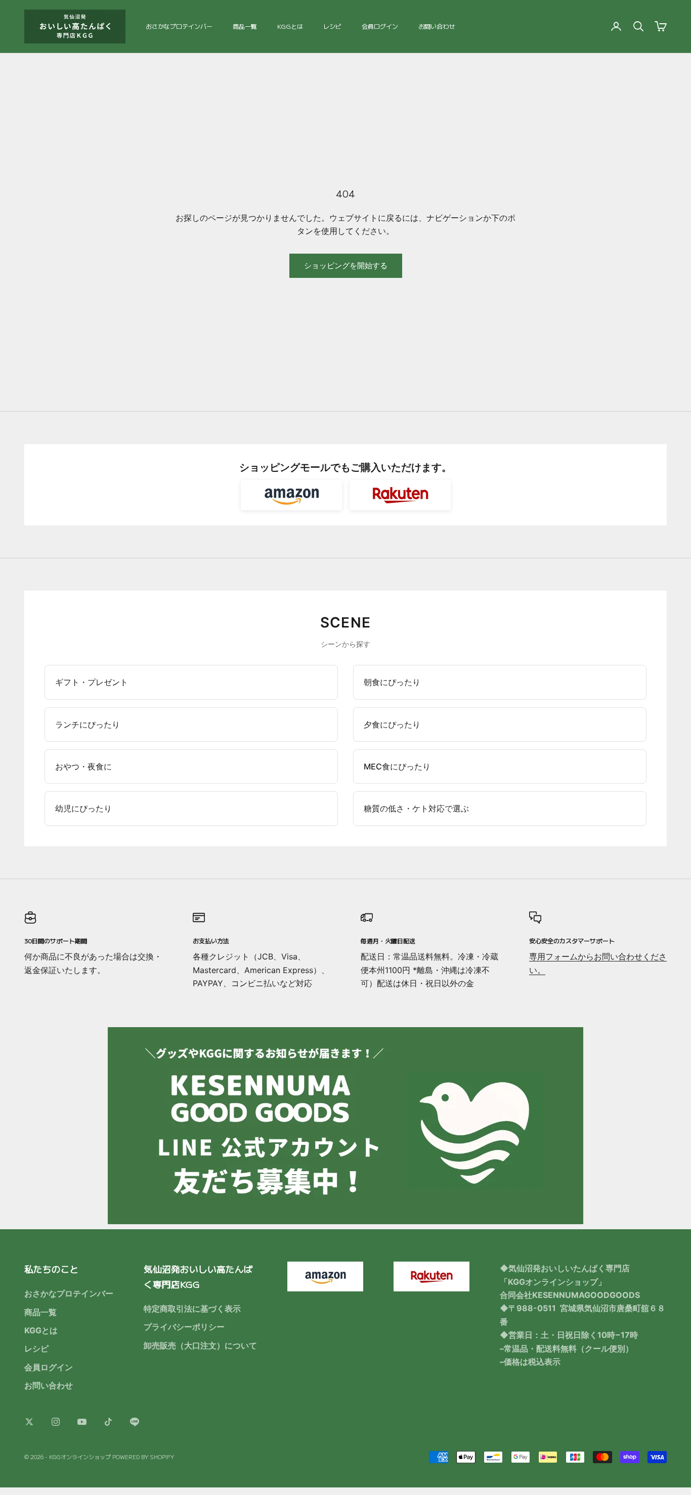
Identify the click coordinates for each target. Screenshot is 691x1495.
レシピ (332, 26)
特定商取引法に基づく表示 (192, 1309)
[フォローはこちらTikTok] (108, 1422)
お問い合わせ (436, 26)
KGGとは (290, 26)
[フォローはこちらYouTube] (82, 1422)
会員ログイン (380, 26)
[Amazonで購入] (291, 495)
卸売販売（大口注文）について (200, 1345)
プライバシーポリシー (184, 1327)
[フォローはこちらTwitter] (29, 1422)
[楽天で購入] (400, 495)
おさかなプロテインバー (179, 26)
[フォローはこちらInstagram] (56, 1422)
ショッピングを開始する (345, 265)
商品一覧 (245, 26)
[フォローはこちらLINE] (134, 1422)
